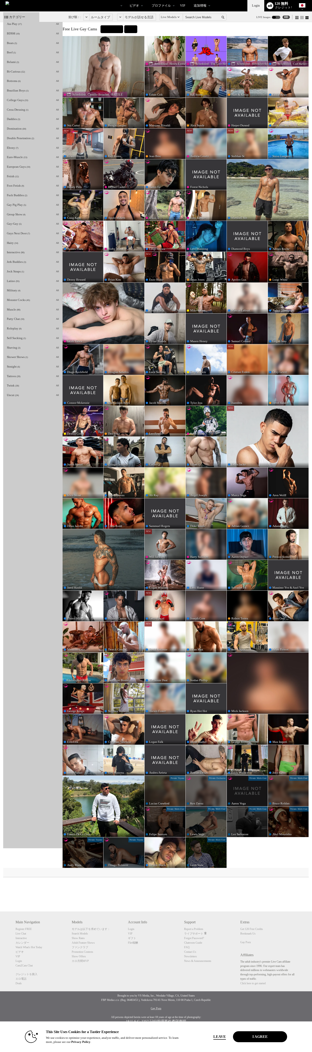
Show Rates (78, 938)
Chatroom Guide (193, 942)
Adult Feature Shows (83, 942)
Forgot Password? (194, 938)
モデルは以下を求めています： (91, 929)
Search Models (80, 933)
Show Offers (79, 956)
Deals (19, 983)
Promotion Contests (82, 951)
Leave (219, 1037)
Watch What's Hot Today (29, 947)
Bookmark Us (248, 933)
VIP (182, 5)
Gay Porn (245, 942)
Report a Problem (193, 929)
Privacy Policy (80, 1042)
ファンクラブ (80, 947)
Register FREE (24, 929)
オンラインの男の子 (104, 5)
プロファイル (161, 5)
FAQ (187, 947)
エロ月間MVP (80, 961)
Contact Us (190, 951)
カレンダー (22, 942)
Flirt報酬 (133, 942)
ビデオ (134, 5)
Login (256, 5)
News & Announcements (197, 961)
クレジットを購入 (26, 974)
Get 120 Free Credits (251, 929)
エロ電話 (21, 978)
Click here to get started (253, 983)
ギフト (132, 938)
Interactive (21, 938)
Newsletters (190, 956)
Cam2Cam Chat (24, 965)
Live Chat (21, 933)
